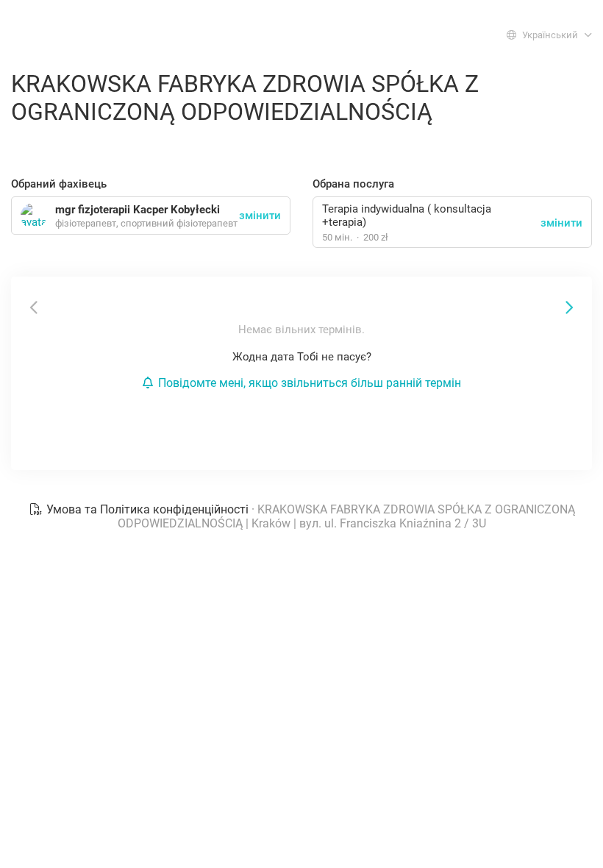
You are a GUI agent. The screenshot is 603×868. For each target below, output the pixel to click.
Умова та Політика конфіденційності (147, 509)
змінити (561, 223)
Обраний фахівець (59, 184)
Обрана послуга (353, 184)
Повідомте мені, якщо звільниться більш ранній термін (309, 383)
